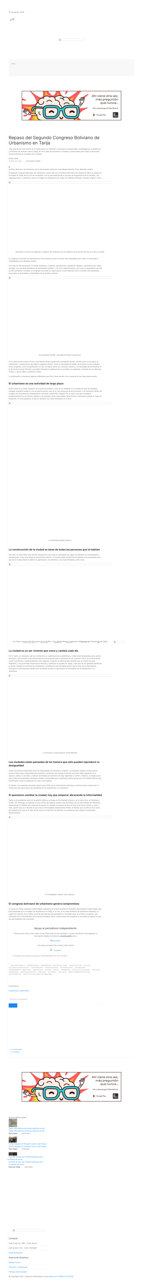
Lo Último (16, 1052)
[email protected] (16, 1253)
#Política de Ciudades (81, 970)
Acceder (57, 950)
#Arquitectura (76, 965)
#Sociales (62, 972)
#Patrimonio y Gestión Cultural (54, 965)
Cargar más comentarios (19, 991)
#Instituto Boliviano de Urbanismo (37, 974)
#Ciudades (52, 972)
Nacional (44, 642)
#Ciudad (87, 965)
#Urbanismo (13, 972)
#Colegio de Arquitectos (19, 967)
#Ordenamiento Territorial (20, 970)
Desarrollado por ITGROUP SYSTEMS (58, 1276)
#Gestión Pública (18, 965)
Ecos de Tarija (29, 642)
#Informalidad (37, 967)
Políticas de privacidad (18, 1272)
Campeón (57, 642)
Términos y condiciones (18, 1267)
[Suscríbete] (55, 941)
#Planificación (66, 967)
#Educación (38, 970)
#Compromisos (33, 965)
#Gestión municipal (28, 972)
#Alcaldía (96, 970)
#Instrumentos (15, 974)
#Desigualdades (51, 967)
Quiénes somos (15, 1262)
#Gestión (42, 972)
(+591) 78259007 (61, 956)
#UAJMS (48, 970)
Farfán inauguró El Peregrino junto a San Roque (27, 1144)
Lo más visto (17, 1049)
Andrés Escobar (15, 161)
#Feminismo (65, 970)
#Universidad (80, 967)
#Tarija (56, 970)
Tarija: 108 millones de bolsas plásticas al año (27, 1128)
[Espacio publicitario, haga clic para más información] (71, 105)
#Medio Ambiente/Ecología (79, 972)
